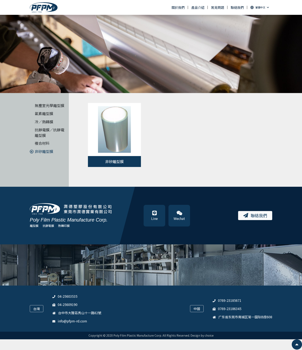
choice (209, 335)
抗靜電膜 (48, 226)
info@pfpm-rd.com (72, 320)
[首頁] (44, 7)
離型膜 (34, 226)
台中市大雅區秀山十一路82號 (79, 312)
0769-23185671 (229, 300)
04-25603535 (67, 296)
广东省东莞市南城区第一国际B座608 (245, 316)
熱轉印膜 (64, 226)
